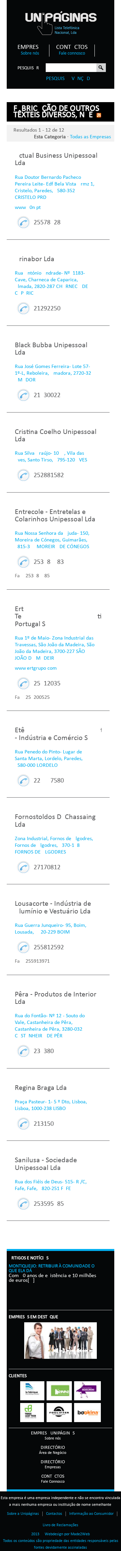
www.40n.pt (28, 207)
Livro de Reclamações (60, 1525)
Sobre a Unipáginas (23, 1514)
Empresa (29, 50)
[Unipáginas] (60, 22)
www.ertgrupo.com (36, 668)
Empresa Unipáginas (53, 1436)
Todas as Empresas (90, 137)
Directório (52, 1450)
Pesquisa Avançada (69, 78)
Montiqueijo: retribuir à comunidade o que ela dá (51, 1268)
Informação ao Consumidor (91, 1514)
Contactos (72, 50)
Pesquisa (101, 68)
